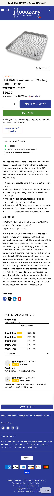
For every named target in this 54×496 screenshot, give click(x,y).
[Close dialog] (52, 229)
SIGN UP (27, 273)
